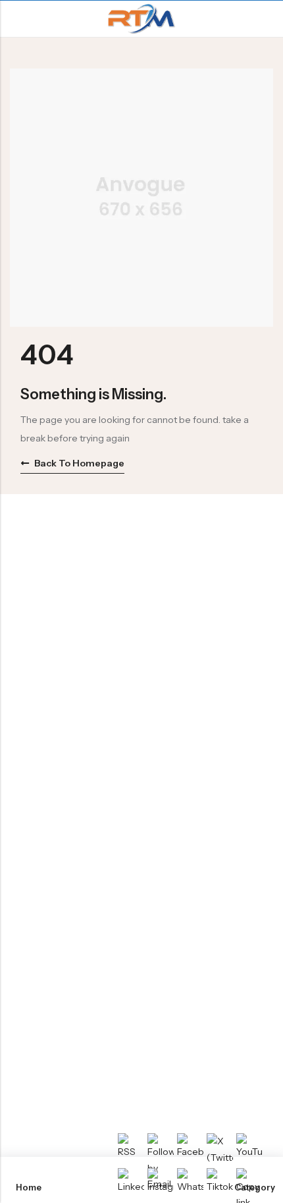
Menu (14, 19)
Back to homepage (79, 463)
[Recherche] (267, 18)
